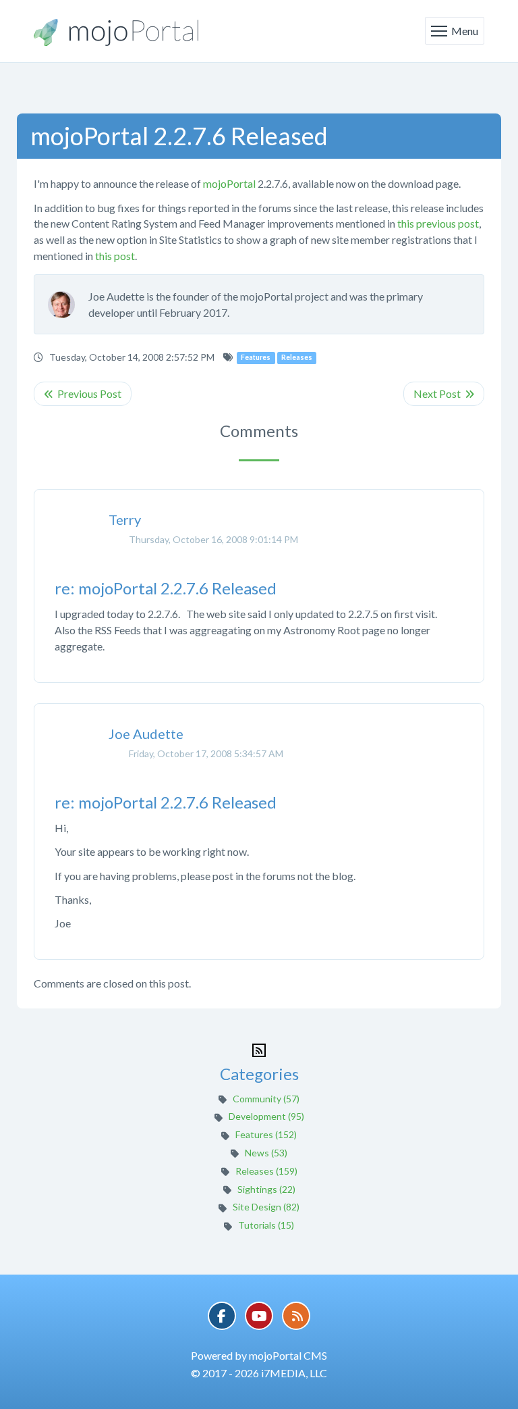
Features (255, 357)
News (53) (266, 1152)
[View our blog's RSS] (296, 1316)
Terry (125, 519)
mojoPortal (229, 183)
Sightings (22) (266, 1189)
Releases (296, 357)
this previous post (438, 223)
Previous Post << (83, 394)
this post (115, 255)
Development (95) (266, 1116)
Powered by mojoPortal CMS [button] (259, 1355)
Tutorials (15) (266, 1225)
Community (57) (266, 1098)
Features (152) (266, 1134)
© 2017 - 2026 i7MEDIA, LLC (259, 1372)
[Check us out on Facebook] (222, 1316)
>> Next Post (443, 394)
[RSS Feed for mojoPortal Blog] (259, 1048)
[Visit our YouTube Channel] (259, 1316)
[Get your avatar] (68, 304)
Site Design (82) (266, 1206)
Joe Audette (146, 733)
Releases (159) (266, 1171)
